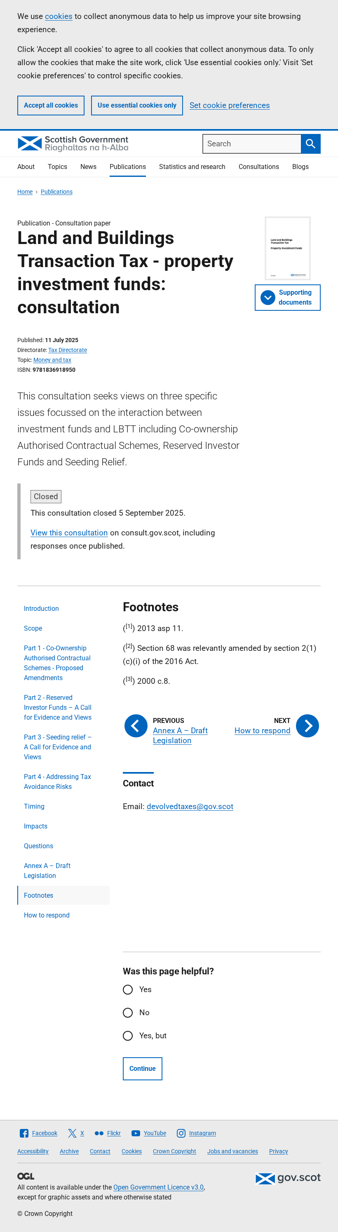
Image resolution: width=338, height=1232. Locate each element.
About (26, 167)
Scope (33, 628)
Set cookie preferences (230, 105)
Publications (128, 167)
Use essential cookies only (137, 105)
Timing (34, 806)
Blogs (300, 167)
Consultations (259, 167)
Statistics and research (192, 167)
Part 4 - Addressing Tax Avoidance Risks (57, 782)
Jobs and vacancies (232, 1151)
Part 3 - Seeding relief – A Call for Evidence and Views (58, 747)
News (88, 167)
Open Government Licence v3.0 (158, 1187)
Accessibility (33, 1151)
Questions (38, 846)
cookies (59, 16)
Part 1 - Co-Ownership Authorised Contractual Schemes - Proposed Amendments (57, 663)
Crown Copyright (174, 1151)
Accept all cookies (51, 105)
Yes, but (153, 1035)
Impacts (35, 826)
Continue (142, 1068)
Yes (145, 989)
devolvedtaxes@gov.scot (190, 806)
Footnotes (38, 895)
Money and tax (52, 360)
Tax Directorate (67, 350)
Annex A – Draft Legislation (47, 871)
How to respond (47, 915)
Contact (100, 1151)
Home (25, 191)
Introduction (41, 608)
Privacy (278, 1151)
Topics (57, 167)
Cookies (132, 1151)
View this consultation (69, 532)
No (144, 1012)
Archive (69, 1151)
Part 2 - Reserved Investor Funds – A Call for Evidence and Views (58, 707)
